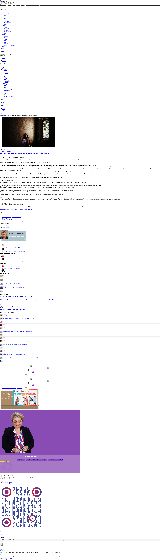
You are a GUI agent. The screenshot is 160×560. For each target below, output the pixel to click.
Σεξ (4, 35)
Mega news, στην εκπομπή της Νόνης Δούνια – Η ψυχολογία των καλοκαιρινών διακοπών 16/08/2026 (13, 287)
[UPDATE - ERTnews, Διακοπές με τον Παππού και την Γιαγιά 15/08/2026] (26, 375)
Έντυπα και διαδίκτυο (6, 43)
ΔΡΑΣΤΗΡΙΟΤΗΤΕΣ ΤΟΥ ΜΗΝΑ (7, 151)
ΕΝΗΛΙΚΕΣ (24, 5)
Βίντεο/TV (5, 41)
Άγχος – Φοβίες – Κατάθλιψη (7, 22)
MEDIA (29, 5)
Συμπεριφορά (5, 78)
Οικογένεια (3, 533)
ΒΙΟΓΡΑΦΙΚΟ (2, 5)
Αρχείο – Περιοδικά (6, 44)
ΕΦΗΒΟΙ (20, 5)
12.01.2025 (1, 155)
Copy (10, 558)
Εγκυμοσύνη (5, 11)
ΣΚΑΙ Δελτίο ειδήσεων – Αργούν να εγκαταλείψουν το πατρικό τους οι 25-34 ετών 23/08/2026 (12, 276)
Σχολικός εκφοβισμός (6, 21)
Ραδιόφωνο (5, 42)
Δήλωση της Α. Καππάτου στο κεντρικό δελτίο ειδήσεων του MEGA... (11, 247)
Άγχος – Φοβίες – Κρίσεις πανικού (8, 96)
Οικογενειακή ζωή (6, 13)
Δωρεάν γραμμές (4, 225)
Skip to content (2, 0)
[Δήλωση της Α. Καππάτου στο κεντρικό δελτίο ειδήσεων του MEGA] (3, 246)
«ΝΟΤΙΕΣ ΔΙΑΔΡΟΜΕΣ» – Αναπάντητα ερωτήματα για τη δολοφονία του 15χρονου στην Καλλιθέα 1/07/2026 (14, 354)
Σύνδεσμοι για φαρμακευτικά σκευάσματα (7, 482)
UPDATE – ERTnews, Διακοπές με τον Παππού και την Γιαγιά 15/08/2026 (13, 309)
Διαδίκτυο (5, 87)
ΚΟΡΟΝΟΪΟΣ (4, 105)
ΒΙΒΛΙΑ (7, 5)
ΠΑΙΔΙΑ (16, 5)
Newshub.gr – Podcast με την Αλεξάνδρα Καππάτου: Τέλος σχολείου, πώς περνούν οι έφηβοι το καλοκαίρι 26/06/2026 (15, 344)
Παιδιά (3, 534)
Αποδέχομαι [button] (43, 542)
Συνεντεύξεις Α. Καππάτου (5, 150)
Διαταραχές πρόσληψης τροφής (8, 31)
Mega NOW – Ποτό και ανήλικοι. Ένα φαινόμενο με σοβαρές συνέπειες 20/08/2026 (11, 283)
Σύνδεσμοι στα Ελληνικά (5, 481)
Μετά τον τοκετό (6, 12)
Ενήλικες (3, 536)
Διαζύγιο (5, 37)
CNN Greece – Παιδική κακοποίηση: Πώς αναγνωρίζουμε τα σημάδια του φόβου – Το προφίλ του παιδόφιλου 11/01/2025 (25, 153)
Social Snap (5, 559)
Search (1, 54)
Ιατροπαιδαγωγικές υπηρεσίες (6, 227)
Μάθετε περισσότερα (38, 542)
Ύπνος (4, 17)
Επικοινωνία (3, 537)
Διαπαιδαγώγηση (6, 19)
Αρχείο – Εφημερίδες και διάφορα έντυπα (9, 45)
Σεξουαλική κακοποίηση (7, 81)
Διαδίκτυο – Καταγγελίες (5, 226)
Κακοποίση (4, 115)
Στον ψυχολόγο (6, 72)
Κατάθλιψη (5, 38)
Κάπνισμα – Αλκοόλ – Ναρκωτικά (8, 29)
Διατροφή (5, 18)
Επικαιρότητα (5, 15)
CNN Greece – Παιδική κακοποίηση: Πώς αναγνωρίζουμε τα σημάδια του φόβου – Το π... (14, 251)
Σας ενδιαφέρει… (6, 14)
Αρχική (3, 8)
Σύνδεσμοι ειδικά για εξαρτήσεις (6, 483)
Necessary (2, 550)
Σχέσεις (5, 93)
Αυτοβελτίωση (6, 36)
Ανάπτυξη (5, 75)
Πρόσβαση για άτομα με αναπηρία (6, 484)
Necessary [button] (1, 549)
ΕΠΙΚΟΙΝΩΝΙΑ (39, 5)
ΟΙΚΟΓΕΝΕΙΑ (11, 5)
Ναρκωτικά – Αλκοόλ (5, 228)
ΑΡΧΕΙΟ (34, 5)
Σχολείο (5, 20)
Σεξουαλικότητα (6, 27)
